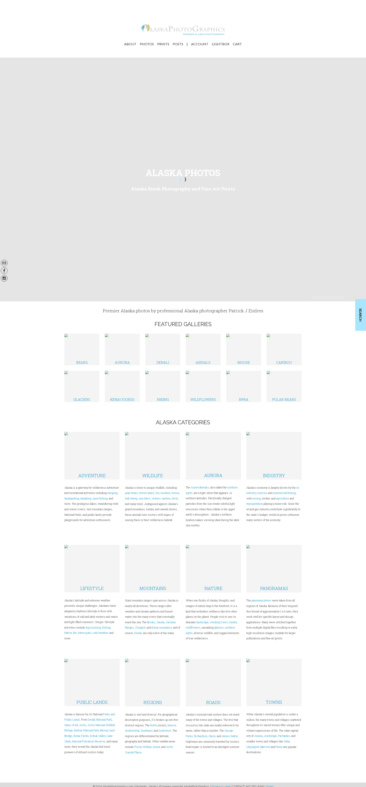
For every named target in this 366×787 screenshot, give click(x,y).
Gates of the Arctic (75, 725)
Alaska (161, 622)
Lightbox (220, 44)
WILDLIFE (152, 475)
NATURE (213, 588)
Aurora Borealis (200, 487)
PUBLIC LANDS (92, 702)
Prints (163, 44)
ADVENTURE (92, 475)
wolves (156, 498)
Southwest (165, 730)
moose (175, 493)
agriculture (282, 498)
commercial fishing (284, 493)
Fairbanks (284, 735)
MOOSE (243, 362)
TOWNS (274, 702)
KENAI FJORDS (122, 399)
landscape (203, 622)
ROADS (213, 702)
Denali (138, 633)
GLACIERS (81, 399)
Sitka (287, 741)
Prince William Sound (147, 746)
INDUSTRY (274, 475)
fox (157, 493)
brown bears (146, 493)
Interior (172, 725)
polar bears (131, 493)
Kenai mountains (162, 627)
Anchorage (270, 735)
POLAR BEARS (284, 399)
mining (256, 498)
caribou (166, 498)
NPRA (243, 399)
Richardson (200, 736)
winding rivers (219, 622)
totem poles (85, 632)
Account (199, 44)
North (153, 725)
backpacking (71, 498)
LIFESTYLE (92, 588)
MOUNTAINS (152, 588)
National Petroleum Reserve (88, 741)
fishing (106, 627)
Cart (237, 44)
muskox (165, 493)
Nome (279, 746)
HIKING (163, 399)
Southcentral (132, 730)
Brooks (151, 622)
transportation (254, 503)
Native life (70, 632)
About (130, 44)
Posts (178, 44)
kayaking (85, 498)
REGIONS (152, 702)
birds (175, 498)
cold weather (100, 632)
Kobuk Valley (97, 735)
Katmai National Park (86, 730)
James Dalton (230, 736)
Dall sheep (131, 498)
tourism (262, 493)
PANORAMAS (274, 588)
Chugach (140, 627)
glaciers (219, 627)
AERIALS (203, 362)
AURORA (122, 362)
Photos (147, 44)
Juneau (258, 735)
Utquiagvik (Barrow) (258, 746)
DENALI (163, 362)
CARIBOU (284, 362)
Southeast (146, 730)
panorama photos (261, 600)
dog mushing (93, 627)
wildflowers (193, 627)
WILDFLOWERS (203, 399)
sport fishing (100, 498)
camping (112, 493)
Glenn (212, 736)
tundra (233, 622)
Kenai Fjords (81, 735)
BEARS (82, 362)
